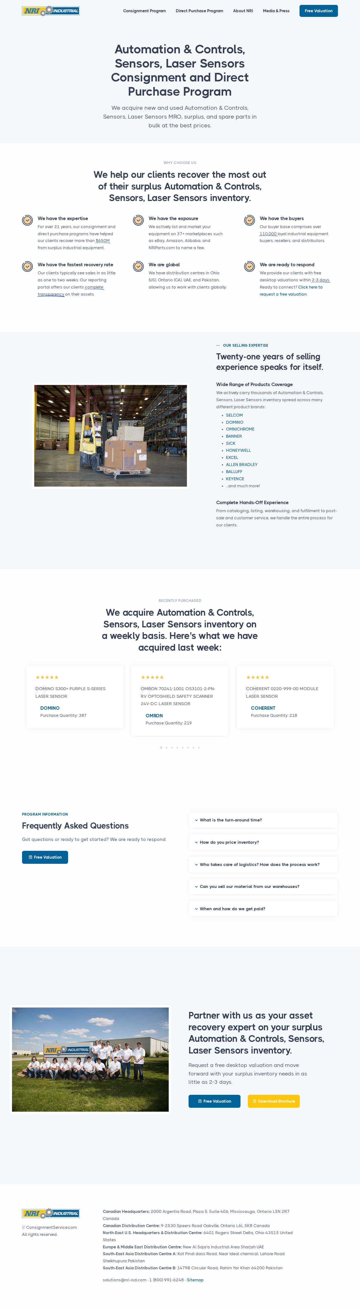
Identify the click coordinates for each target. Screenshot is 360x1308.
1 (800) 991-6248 (166, 1279)
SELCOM (234, 415)
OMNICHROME (240, 429)
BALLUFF (234, 471)
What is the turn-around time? (231, 820)
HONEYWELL (238, 450)
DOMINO (234, 422)
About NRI (243, 10)
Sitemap (195, 1279)
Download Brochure (276, 1101)
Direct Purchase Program (199, 10)
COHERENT (263, 708)
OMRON (154, 716)
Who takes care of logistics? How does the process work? (260, 864)
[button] (161, 747)
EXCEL (232, 457)
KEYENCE (235, 478)
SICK (231, 443)
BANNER (234, 436)
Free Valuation (319, 10)
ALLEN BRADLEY (242, 464)
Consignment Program (144, 10)
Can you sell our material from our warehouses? (249, 886)
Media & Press (276, 10)
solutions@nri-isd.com (124, 1279)
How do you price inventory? (229, 842)
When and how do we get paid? (232, 908)
